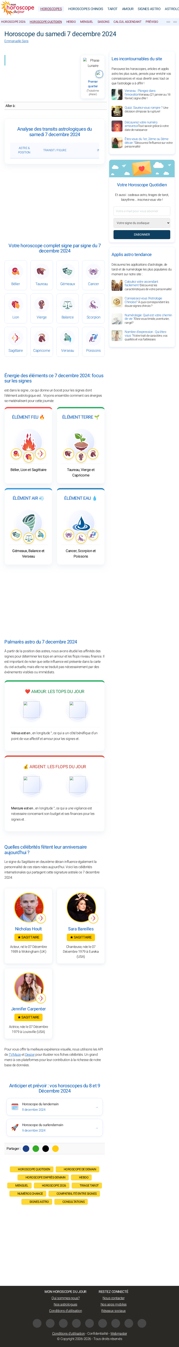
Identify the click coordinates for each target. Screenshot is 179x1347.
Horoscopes (51, 9)
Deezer (30, 1054)
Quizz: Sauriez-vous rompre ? (146, 109)
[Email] (55, 1148)
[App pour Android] (142, 1323)
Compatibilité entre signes (77, 1193)
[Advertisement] (54, 203)
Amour (128, 9)
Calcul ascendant (127, 22)
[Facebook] (26, 1148)
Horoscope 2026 (13, 22)
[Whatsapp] (36, 1148)
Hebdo (71, 22)
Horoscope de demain (80, 1169)
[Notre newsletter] (168, 22)
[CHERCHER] (175, 22)
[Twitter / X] (45, 1148)
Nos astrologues (65, 1304)
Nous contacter (113, 1298)
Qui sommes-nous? (65, 1298)
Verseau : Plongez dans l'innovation (147, 94)
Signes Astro (149, 9)
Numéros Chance (30, 1193)
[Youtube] (76, 1323)
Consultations (73, 1202)
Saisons (103, 22)
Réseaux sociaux (113, 1310)
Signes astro (39, 1202)
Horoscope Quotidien (46, 22)
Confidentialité (97, 1333)
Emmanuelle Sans (16, 41)
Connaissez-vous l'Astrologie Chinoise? (147, 302)
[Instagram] (50, 1323)
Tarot (112, 9)
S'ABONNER (142, 234)
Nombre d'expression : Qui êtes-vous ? (146, 335)
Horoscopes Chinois (85, 9)
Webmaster (118, 1333)
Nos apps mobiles (114, 1304)
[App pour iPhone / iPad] (128, 1323)
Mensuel (86, 22)
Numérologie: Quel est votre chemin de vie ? (148, 319)
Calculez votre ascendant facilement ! (148, 285)
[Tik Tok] (89, 1323)
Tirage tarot (89, 1185)
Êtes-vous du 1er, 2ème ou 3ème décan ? (148, 143)
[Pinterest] (102, 1323)
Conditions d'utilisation (65, 1310)
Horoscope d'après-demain (45, 1177)
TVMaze (15, 1054)
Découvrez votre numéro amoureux (147, 126)
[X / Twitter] (115, 1323)
